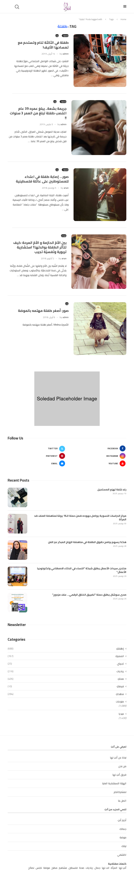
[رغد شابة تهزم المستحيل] (17, 497)
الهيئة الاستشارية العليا (114, 783)
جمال (97, 867)
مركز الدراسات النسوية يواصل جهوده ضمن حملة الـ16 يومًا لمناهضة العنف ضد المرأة (80, 517)
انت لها (105, 867)
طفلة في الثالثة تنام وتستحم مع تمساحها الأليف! (43, 44)
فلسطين (73, 867)
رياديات (66, 671)
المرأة (114, 867)
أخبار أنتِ (122, 820)
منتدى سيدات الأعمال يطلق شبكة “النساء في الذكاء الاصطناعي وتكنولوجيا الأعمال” (81, 570)
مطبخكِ (66, 694)
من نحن (122, 766)
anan (66, 188)
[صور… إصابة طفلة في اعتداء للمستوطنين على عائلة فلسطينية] (100, 194)
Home (123, 19)
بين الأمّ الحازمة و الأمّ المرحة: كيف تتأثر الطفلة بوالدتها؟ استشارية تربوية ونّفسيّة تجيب (40, 247)
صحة (81, 867)
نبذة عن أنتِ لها (118, 757)
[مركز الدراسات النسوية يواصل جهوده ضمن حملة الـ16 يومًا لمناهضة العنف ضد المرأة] (17, 524)
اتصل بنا (122, 800)
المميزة (66, 656)
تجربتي (66, 663)
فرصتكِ (66, 686)
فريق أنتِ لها (119, 774)
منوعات (120, 701)
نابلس (39, 867)
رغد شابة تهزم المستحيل (111, 489)
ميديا (121, 714)
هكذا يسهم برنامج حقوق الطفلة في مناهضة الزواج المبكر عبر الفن (87, 542)
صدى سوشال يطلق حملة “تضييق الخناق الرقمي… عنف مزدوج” (89, 594)
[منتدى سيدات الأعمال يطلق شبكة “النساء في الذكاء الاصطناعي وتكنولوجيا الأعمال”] (17, 576)
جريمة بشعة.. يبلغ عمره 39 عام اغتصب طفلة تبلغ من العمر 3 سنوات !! (38, 113)
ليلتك (123, 846)
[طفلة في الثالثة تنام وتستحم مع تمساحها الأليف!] (100, 60)
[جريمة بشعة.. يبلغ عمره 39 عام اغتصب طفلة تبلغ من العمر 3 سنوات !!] (98, 127)
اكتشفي (121, 854)
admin (66, 54)
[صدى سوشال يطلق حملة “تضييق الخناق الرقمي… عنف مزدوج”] (17, 602)
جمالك (122, 828)
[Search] (17, 7)
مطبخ (54, 867)
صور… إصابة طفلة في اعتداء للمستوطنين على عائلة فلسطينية (42, 178)
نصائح (31, 867)
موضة (123, 837)
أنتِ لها (122, 867)
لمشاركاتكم (120, 792)
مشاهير (63, 867)
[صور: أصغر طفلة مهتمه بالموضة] (100, 328)
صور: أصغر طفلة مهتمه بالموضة (43, 310)
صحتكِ (66, 679)
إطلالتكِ (66, 648)
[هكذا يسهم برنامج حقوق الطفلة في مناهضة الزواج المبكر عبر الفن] (17, 550)
